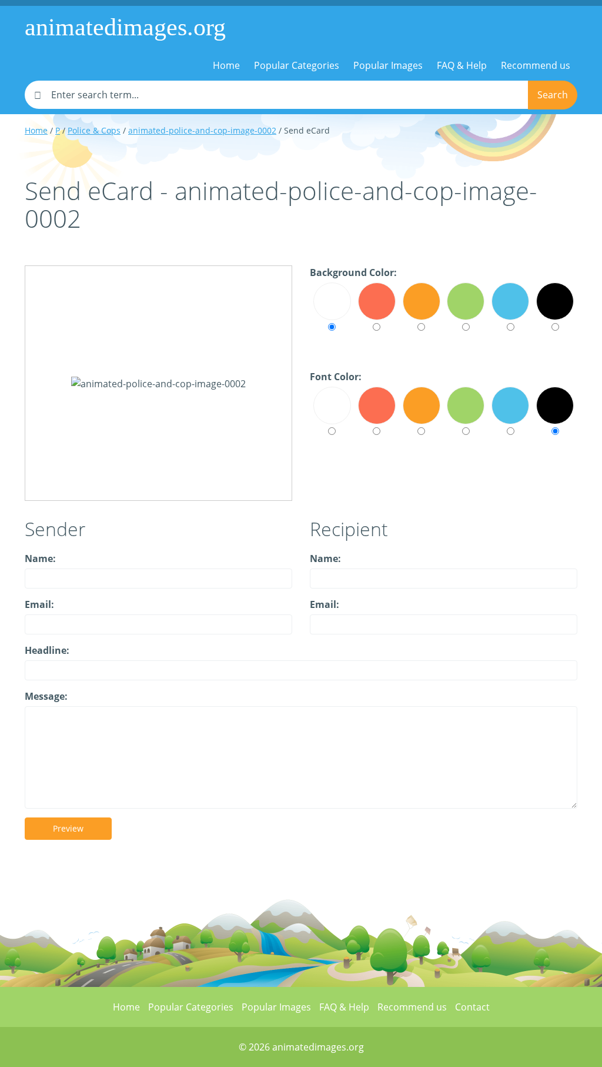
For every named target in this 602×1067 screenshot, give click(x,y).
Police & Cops (94, 130)
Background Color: (353, 272)
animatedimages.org (125, 27)
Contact (472, 1006)
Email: (39, 604)
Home (226, 65)
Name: (40, 558)
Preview (68, 828)
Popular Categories (296, 65)
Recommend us (535, 65)
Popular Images (388, 65)
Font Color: (336, 376)
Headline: (47, 650)
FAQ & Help (462, 65)
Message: (46, 696)
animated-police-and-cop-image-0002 (202, 130)
